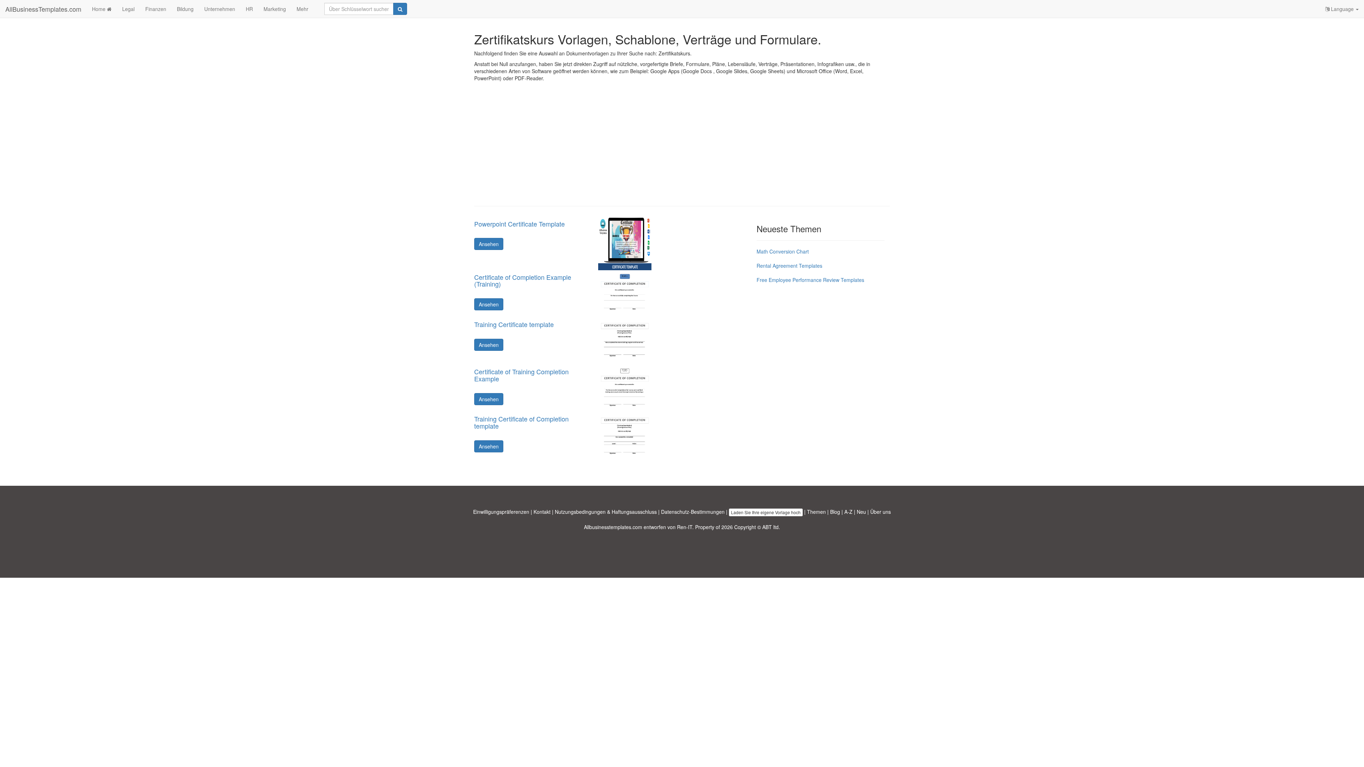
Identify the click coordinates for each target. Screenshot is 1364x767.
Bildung (185, 8)
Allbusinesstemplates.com (613, 527)
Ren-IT (684, 527)
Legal (128, 8)
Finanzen (155, 8)
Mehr (302, 8)
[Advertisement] (682, 149)
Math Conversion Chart (783, 251)
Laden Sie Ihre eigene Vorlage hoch (766, 512)
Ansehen (489, 243)
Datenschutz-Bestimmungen (693, 511)
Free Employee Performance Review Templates (810, 279)
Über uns (880, 511)
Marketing (275, 8)
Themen (816, 511)
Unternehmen (219, 8)
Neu (861, 511)
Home (99, 8)
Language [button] (1342, 8)
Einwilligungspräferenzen (501, 511)
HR (249, 8)
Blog (835, 511)
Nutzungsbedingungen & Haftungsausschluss (606, 511)
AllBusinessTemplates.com (43, 8)
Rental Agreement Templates (789, 265)
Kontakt (542, 511)
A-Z (848, 511)
